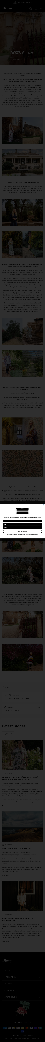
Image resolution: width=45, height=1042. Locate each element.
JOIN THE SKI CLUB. (22, 531)
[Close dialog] (43, 504)
